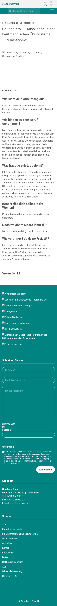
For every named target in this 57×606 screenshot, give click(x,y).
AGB (4, 566)
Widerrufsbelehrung (12, 571)
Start (5, 524)
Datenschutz (8, 557)
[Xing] (13, 592)
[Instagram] (29, 592)
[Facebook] (5, 592)
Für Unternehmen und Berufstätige (20, 534)
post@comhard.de (19, 503)
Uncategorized (27, 23)
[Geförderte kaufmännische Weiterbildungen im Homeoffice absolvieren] (28, 317)
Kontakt (6, 548)
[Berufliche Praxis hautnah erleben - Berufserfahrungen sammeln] (28, 311)
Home (5, 23)
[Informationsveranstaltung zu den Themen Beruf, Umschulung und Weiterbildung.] (28, 305)
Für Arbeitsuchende (12, 529)
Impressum (8, 552)
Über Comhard (9, 538)
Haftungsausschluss (12, 562)
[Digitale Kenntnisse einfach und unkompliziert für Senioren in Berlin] (28, 300)
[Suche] (37, 10)
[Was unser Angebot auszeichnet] (28, 344)
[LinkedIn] (37, 592)
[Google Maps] (21, 592)
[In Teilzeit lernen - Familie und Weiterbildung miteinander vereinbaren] (28, 323)
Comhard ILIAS (10, 576)
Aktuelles (14, 23)
